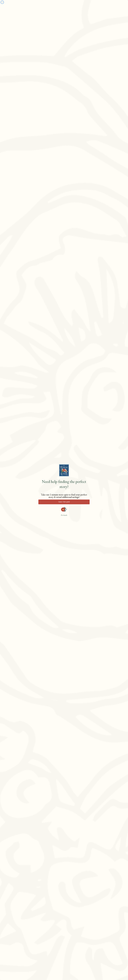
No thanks (64, 515)
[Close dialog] (2, 2)
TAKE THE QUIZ (64, 502)
